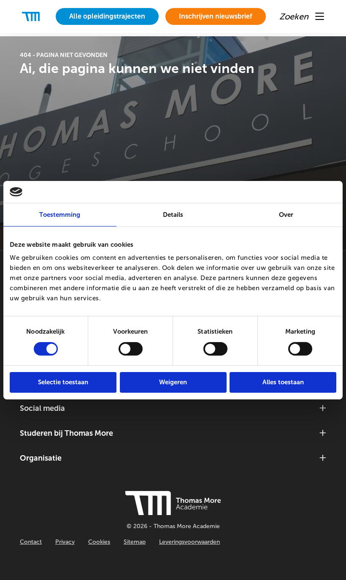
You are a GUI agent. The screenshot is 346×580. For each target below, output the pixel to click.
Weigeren (173, 382)
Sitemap (135, 541)
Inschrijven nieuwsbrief (215, 16)
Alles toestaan (283, 382)
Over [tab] (286, 215)
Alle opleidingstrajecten (107, 16)
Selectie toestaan (63, 382)
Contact (31, 541)
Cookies (99, 541)
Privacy (65, 541)
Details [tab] (173, 215)
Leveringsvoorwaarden (189, 541)
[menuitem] (107, 16)
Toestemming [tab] (59, 215)
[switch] (131, 349)
